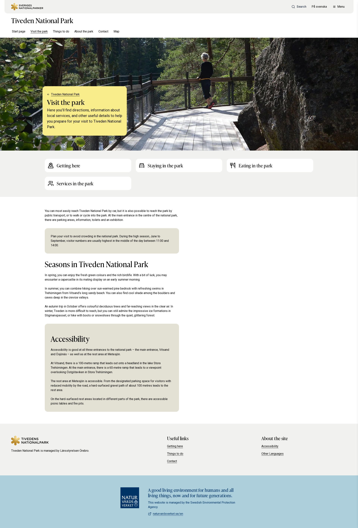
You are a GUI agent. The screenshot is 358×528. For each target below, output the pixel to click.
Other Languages (272, 453)
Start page (18, 31)
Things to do (61, 31)
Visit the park (39, 31)
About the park (83, 31)
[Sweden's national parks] (27, 6)
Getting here (175, 446)
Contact (103, 31)
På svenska (319, 6)
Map (116, 31)
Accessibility (269, 446)
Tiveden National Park (42, 20)
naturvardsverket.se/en (168, 513)
